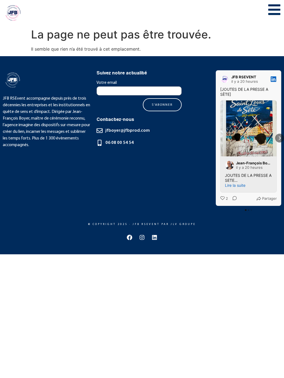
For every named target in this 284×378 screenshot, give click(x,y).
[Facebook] (129, 237)
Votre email (107, 83)
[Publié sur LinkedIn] (273, 79)
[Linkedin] (154, 237)
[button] (215, 138)
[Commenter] (233, 198)
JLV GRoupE (183, 224)
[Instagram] (142, 237)
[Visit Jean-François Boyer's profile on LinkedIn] (230, 165)
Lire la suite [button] (235, 185)
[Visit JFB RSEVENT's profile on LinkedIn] (225, 79)
